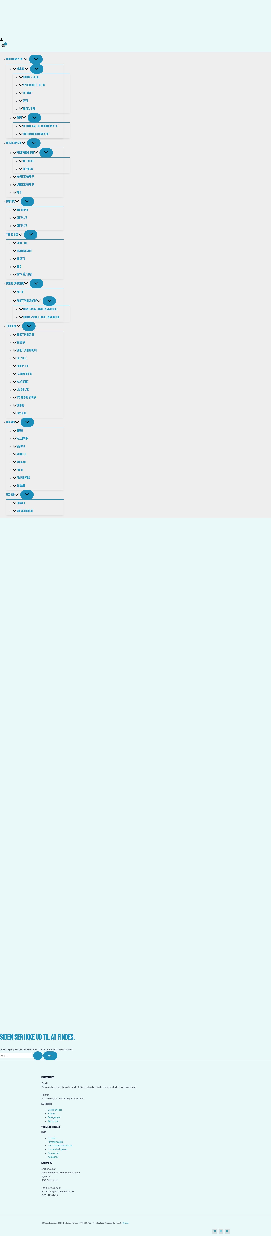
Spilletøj (22, 243)
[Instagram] (221, 1231)
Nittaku (21, 462)
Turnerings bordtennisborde (40, 309)
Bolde (20, 292)
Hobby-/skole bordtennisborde (41, 317)
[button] (26, 59)
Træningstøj (24, 251)
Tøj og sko (53, 1121)
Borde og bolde (15, 283)
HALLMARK (22, 438)
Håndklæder (24, 374)
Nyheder (52, 1138)
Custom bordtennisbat (36, 134)
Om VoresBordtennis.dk (60, 1145)
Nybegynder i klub (34, 85)
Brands (10, 422)
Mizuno (21, 446)
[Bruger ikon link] (1, 40)
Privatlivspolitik (55, 1141)
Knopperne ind (25, 152)
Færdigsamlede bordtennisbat (40, 126)
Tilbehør (11, 326)
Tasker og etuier (26, 397)
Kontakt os (53, 1157)
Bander (21, 342)
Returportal (53, 1153)
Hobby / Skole (31, 77)
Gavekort (22, 413)
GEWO (20, 430)
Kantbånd (22, 382)
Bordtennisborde (27, 301)
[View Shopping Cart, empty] (3, 46)
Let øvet (28, 93)
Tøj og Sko (12, 234)
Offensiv (28, 169)
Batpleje (22, 358)
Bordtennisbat (15, 59)
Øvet (25, 101)
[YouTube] (227, 1231)
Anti (19, 192)
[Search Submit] (38, 1055)
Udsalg (10, 494)
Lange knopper (25, 184)
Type (19, 117)
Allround (28, 161)
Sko (19, 266)
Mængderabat (25, 511)
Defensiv (22, 225)
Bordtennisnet (25, 334)
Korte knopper (25, 177)
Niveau (20, 69)
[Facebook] (214, 1231)
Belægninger (13, 143)
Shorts (21, 259)
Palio (20, 470)
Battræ (10, 201)
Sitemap (125, 1223)
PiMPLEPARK (23, 478)
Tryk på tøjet (24, 274)
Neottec (21, 454)
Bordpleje (22, 366)
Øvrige (20, 405)
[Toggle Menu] (36, 59)
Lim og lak (23, 389)
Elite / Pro (29, 109)
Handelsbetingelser (57, 1149)
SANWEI (21, 485)
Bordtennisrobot (27, 350)
